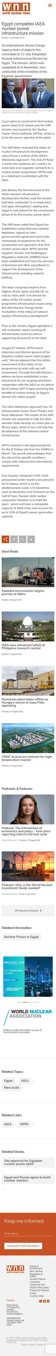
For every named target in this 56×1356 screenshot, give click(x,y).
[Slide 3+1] (36, 1002)
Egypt (5, 121)
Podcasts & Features (9, 840)
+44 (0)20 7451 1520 (14, 1324)
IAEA (25, 1081)
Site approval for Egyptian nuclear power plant (23, 1162)
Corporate (35, 1282)
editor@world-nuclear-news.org (15, 1319)
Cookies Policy (42, 1345)
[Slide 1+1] (25, 1002)
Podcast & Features (39, 1290)
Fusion (33, 1293)
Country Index (37, 1296)
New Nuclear (36, 1271)
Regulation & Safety (36, 1275)
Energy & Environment (36, 1267)
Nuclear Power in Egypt (21, 937)
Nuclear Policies (37, 1279)
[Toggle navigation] (50, 5)
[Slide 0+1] (19, 1002)
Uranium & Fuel (37, 1285)
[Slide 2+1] (30, 1002)
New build (11, 1087)
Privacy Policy (28, 1345)
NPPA (24, 1124)
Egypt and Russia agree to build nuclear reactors (27, 1179)
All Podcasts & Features (27, 911)
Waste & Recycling (39, 1288)
